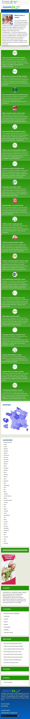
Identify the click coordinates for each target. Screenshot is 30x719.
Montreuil (6, 457)
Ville (5, 489)
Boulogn (5, 470)
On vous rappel (8, 3)
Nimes (5, 491)
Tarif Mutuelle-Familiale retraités (12, 390)
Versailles (6, 450)
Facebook (6, 1)
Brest (5, 504)
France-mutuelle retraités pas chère (13, 298)
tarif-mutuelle (7, 627)
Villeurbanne (6, 485)
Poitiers (5, 446)
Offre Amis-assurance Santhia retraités (14, 76)
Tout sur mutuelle (8, 682)
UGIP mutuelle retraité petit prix (12, 224)
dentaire (6, 624)
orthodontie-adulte (8, 632)
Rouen (5, 472)
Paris (5, 541)
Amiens (5, 498)
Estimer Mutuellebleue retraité (11, 355)
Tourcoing (6, 459)
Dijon (5, 506)
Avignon (5, 453)
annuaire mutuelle (5, 710)
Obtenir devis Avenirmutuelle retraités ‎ (14, 150)
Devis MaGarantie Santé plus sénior (13, 279)
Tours (5, 487)
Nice (5, 534)
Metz (5, 483)
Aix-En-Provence (7, 496)
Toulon (5, 513)
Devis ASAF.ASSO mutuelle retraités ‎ (14, 131)
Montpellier (6, 528)
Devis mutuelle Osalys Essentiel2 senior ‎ (15, 94)
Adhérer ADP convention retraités (13, 371)
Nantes (5, 532)
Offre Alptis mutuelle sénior (11, 316)
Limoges (6, 493)
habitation (6, 629)
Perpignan (6, 468)
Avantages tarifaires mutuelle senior (13, 334)
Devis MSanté (4, 706)
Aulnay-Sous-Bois (8, 442)
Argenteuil (6, 461)
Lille (5, 517)
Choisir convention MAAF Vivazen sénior (15, 261)
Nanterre (6, 448)
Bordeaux (6, 526)
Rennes (5, 523)
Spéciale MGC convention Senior (13, 205)
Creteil (5, 444)
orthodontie (6, 616)
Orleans (5, 476)
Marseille (6, 543)
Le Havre (6, 521)
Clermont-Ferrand (8, 500)
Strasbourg (6, 530)
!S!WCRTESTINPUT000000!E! (11, 613)
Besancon (6, 481)
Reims (5, 519)
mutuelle (6, 619)
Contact (15, 1)
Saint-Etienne (7, 515)
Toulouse (6, 536)
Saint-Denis (6, 455)
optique (6, 621)
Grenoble (6, 511)
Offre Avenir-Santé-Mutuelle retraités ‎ (14, 57)
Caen (5, 478)
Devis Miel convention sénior (11, 187)
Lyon (5, 539)
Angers (5, 508)
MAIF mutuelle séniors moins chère (13, 113)
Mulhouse (6, 474)
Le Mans (6, 502)
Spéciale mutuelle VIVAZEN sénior (13, 168)
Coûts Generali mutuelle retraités (12, 242)
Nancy (5, 465)
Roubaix (5, 463)
